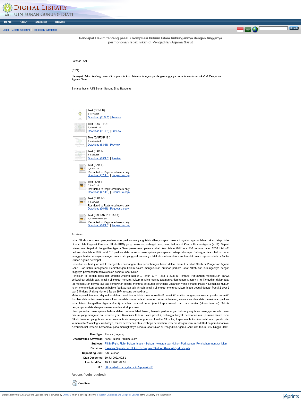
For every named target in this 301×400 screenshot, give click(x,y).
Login (5, 29)
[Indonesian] (240, 27)
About (23, 21)
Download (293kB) (98, 158)
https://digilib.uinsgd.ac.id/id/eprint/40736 (129, 367)
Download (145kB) (98, 225)
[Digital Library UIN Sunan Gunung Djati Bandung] (38, 17)
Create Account (21, 29)
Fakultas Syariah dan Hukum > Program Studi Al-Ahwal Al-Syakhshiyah (147, 348)
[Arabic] (247, 27)
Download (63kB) (98, 144)
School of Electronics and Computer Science (118, 395)
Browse (60, 21)
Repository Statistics (45, 29)
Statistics (41, 21)
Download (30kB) (98, 208)
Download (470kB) (98, 192)
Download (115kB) (98, 117)
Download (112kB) (98, 131)
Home (7, 21)
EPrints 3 (67, 395)
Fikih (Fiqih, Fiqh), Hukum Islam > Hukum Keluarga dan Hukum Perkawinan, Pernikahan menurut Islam (166, 343)
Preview (116, 117)
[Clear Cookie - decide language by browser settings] (255, 27)
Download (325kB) (98, 175)
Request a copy (121, 175)
